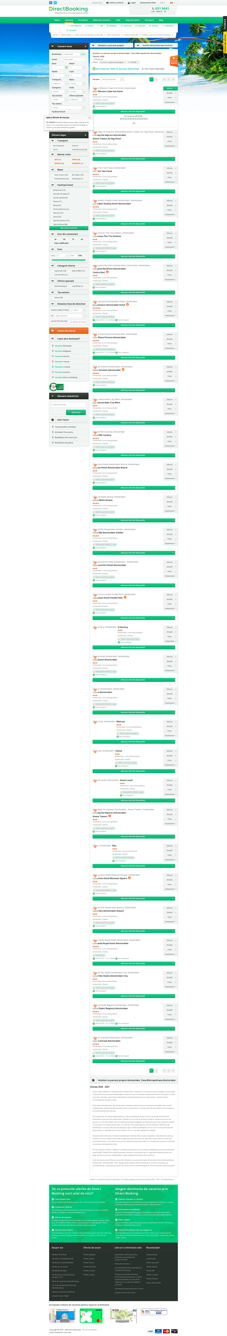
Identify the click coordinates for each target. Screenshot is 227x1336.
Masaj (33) (57, 205)
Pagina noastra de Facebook (63, 1292)
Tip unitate (63, 292)
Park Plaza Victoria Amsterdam (109, 337)
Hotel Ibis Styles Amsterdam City (110, 975)
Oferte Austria (89, 1274)
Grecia (62, 356)
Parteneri (149, 20)
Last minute (151, 1258)
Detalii (169, 93)
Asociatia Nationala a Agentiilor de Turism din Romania (128, 1268)
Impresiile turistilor (153, 1283)
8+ (64, 239)
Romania (63, 345)
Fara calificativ (61, 243)
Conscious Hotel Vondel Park (108, 597)
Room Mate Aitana (102, 500)
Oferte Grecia (88, 1258)
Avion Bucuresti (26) (79, 149)
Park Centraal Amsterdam (106, 1040)
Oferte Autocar (152, 1278)
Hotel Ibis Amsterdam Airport (108, 910)
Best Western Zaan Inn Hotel (108, 91)
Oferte (169, 88)
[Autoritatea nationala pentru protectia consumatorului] (154, 1314)
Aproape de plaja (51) (61, 194)
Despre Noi (97, 2)
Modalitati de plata (64, 442)
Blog (161, 20)
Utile (118, 20)
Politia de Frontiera (122, 1264)
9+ (56, 239)
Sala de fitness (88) (60, 224)
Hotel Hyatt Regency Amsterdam (110, 1008)
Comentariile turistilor (65, 427)
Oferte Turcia (88, 1262)
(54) (62, 163)
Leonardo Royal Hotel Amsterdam (110, 943)
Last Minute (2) (77, 286)
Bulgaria (63, 351)
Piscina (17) (57, 201)
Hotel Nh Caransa (102, 435)
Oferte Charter (152, 1274)
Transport (62, 140)
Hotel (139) (59, 298)
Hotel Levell (126, 780)
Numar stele (64, 154)
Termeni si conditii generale (63, 1258)
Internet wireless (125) (61, 221)
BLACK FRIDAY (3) (78, 271)
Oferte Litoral (151, 1266)
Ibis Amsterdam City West (106, 402)
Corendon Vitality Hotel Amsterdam (112, 203)
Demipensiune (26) (61, 179)
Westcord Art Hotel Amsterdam (109, 565)
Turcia (62, 361)
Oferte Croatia (89, 1270)
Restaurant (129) (59, 190)
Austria (62, 372)
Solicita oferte (116, 2)
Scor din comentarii (67, 234)
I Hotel (118, 750)
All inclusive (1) (77, 179)
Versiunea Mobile (89, 1329)
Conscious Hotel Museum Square (110, 878)
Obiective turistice (102, 20)
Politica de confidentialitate (62, 1262)
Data (54, 63)
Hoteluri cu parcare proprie (111, 45)
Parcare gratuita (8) (60, 198)
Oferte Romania (89, 1266)
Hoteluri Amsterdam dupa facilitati (157, 45)
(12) (81, 163)
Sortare (96, 79)
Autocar (75, 146)
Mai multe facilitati (69, 228)
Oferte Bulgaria (89, 1254)
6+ (82, 239)
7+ (73, 239)
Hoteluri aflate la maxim (60, 310)
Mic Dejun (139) (77, 175)
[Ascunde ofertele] (134, 124)
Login (133, 2)
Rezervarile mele (148, 2)
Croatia (62, 367)
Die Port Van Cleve (102, 171)
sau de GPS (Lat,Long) (59, 321)
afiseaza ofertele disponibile (133, 111)
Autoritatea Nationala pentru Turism (129, 1288)
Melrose (121, 721)
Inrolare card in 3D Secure (125, 1292)
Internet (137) (58, 213)
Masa (60, 169)
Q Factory (123, 627)
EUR (162, 2)
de (52, 315)
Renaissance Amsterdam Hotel (109, 304)
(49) (78, 160)
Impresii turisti (133, 20)
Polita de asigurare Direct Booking (65, 1281)
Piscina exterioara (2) (61, 209)
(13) (59, 160)
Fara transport (58, 146)
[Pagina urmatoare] (173, 79)
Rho (114, 845)
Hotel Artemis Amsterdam (107, 370)
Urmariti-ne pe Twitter (60, 1296)
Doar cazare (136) (61, 175)
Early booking (151, 1254)
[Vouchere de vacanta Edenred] (123, 1322)
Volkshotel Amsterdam (105, 659)
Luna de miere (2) (61, 275)
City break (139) (60, 271)
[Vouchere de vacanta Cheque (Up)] (62, 1322)
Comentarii (169, 102)
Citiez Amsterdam (102, 692)
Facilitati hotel (65, 185)
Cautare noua (64, 46)
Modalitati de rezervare (66, 437)
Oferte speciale (65, 280)
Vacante (69, 20)
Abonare (76, 412)
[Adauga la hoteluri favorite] (95, 89)
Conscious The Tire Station (107, 236)
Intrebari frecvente (64, 432)
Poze (170, 97)
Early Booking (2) (61, 286)
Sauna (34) (57, 217)
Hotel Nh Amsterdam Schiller (108, 532)
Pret (59, 249)
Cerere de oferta (66, 330)
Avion (55, 149)
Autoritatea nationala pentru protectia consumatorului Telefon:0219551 (126, 1257)
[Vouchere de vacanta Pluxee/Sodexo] (91, 1322)
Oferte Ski (150, 1270)
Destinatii (83, 20)
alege (83, 54)
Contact (58, 26)
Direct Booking (68, 9)
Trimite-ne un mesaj (60, 1266)
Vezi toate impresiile (154, 69)
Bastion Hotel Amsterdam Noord (110, 467)
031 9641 (162, 8)
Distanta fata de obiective (71, 303)
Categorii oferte (66, 265)
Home (57, 20)
